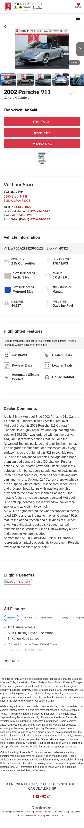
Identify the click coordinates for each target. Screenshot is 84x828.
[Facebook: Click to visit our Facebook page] (34, 796)
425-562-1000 (21, 206)
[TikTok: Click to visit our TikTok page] (48, 796)
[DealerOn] (42, 807)
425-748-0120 (22, 215)
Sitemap (38, 811)
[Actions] (76, 93)
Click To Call (42, 122)
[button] (5, 26)
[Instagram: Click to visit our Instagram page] (41, 796)
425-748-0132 (40, 219)
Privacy (47, 811)
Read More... (12, 661)
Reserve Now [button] (42, 144)
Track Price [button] (42, 133)
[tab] (11, 618)
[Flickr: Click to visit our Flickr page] (44, 796)
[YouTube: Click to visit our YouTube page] (37, 796)
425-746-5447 (40, 211)
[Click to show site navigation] (78, 19)
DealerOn (28, 811)
